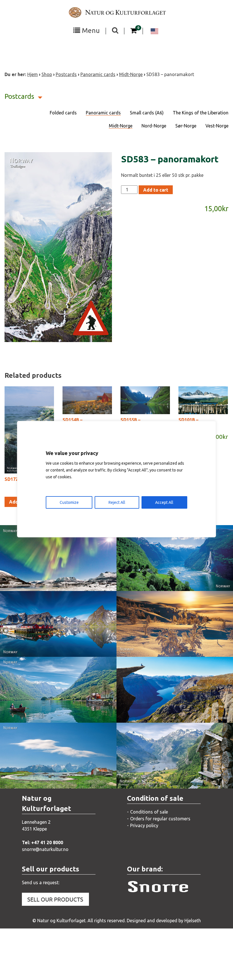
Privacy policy (144, 825)
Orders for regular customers (160, 818)
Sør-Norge (185, 125)
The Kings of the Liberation (200, 112)
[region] (116, 479)
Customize (69, 502)
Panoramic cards (97, 74)
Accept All (164, 502)
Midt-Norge (131, 74)
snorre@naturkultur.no (45, 849)
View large (54, 569)
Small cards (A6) (147, 112)
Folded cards (63, 112)
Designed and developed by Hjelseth (164, 920)
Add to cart (155, 189)
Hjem (32, 74)
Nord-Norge (154, 125)
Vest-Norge (216, 125)
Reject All (117, 502)
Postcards (66, 74)
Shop (46, 74)
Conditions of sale (149, 811)
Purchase (53, 580)
